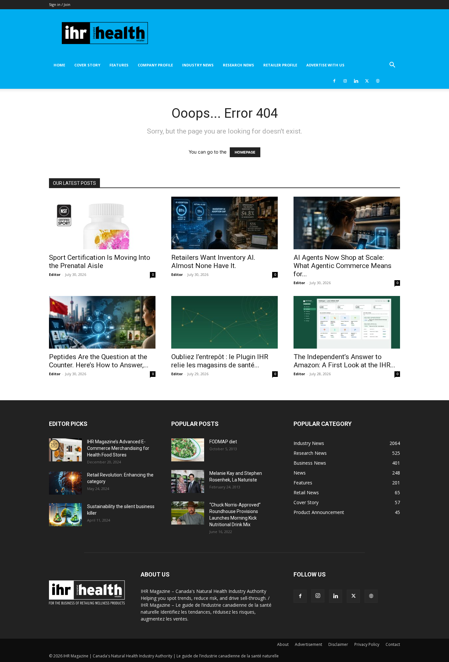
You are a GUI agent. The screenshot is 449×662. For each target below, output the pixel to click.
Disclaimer (338, 644)
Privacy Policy (366, 644)
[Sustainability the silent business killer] (65, 514)
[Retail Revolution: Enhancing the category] (65, 483)
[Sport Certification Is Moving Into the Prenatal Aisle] (102, 223)
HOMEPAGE (245, 152)
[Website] (378, 81)
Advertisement (308, 644)
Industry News (198, 64)
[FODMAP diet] (187, 449)
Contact (393, 644)
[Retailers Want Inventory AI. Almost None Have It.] (224, 223)
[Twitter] (367, 81)
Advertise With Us (325, 64)
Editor (54, 274)
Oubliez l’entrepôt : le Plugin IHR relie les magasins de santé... (219, 361)
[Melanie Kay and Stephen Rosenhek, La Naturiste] (187, 481)
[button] (392, 65)
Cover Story (87, 64)
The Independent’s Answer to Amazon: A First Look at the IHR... (344, 361)
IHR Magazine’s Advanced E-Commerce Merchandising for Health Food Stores (118, 448)
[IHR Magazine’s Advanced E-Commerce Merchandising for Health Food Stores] (65, 449)
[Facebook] (334, 81)
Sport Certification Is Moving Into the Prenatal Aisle (99, 262)
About (283, 644)
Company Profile (155, 64)
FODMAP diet (223, 441)
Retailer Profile (280, 64)
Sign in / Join (59, 4)
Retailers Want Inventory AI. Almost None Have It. (213, 262)
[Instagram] (345, 81)
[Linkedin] (356, 81)
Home (59, 64)
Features (119, 64)
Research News (238, 64)
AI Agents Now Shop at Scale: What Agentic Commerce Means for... (342, 266)
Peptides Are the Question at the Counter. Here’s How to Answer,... (99, 361)
